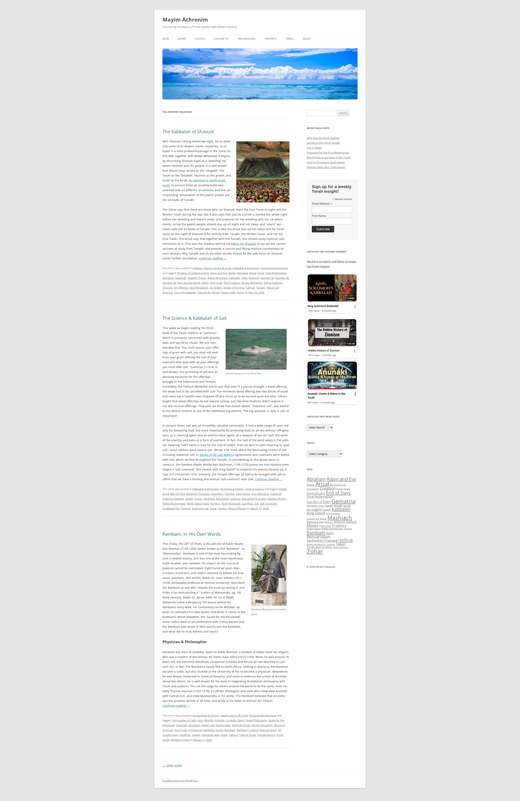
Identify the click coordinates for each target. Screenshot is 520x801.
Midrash (328, 522)
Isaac (321, 505)
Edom (340, 488)
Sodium (186, 508)
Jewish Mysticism (217, 278)
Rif (279, 730)
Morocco (279, 725)
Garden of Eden (319, 502)
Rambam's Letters (248, 730)
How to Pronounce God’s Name (326, 162)
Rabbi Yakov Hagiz (198, 503)
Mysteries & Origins (232, 489)
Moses (312, 525)
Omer (205, 283)
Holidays (197, 268)
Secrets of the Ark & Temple (323, 143)
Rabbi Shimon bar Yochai (337, 528)
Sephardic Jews (211, 735)
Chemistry (217, 494)
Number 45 (282, 278)
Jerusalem (194, 725)
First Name (319, 215)
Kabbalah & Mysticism (246, 268)
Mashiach (339, 517)
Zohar (240, 292)
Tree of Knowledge (185, 292)
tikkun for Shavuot (243, 244)
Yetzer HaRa (228, 292)
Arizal (165, 494)
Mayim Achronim (185, 19)
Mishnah (254, 278)
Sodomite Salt (200, 508)
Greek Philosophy (256, 720)
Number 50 (169, 283)
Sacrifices (247, 503)
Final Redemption (276, 273)
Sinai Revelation (198, 287)
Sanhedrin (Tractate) (323, 540)
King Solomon (333, 513)
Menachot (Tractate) (254, 499)
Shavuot (167, 287)
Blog (165, 38)
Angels (283, 489)
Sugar (213, 508)
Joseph (327, 510)
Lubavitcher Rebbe (317, 518)
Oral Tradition (232, 283)
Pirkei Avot (325, 525)
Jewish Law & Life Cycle (217, 268)
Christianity (313, 488)
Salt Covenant (268, 503)
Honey (198, 499)
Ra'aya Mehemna (252, 283)
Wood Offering (237, 508)
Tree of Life (204, 292)
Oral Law (167, 730)
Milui (244, 278)
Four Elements (260, 494)
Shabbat (330, 544)
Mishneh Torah (241, 725)
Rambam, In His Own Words (191, 534)
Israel (290, 38)
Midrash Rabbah (345, 522)
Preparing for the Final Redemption (328, 152)
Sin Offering (181, 287)
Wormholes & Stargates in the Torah (328, 157)
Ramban (215, 503)
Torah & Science (254, 489)
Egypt (261, 273)
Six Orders (216, 287)
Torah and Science (319, 547)
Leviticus (235, 499)
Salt (256, 503)
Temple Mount (266, 735)
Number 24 (267, 278)
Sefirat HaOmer (273, 283)
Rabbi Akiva (314, 528)
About (307, 38)
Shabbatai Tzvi (171, 508)
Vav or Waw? (314, 148)
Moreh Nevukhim (262, 725)
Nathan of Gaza (277, 499)
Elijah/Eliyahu (316, 493)
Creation (328, 488)
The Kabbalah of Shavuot (188, 131)
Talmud (250, 287)
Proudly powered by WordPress (180, 780)
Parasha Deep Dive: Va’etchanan (326, 167)
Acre (200, 720)
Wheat (216, 292)
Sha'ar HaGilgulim (316, 544)
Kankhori (209, 499)
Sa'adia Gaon (170, 735)
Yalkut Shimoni (341, 547)
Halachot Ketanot (173, 499)
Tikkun (341, 544)
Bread (252, 273)
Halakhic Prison (196, 278)
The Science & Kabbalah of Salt (194, 318)
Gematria (168, 278)
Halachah (180, 278)
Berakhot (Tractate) (198, 494)
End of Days (338, 493)
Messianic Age (315, 522)
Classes (200, 38)
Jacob (347, 505)
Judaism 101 (221, 38)
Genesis (312, 505)
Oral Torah (216, 283)
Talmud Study (247, 735)
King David (222, 499)
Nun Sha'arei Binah (188, 283)
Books (182, 38)
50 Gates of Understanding (193, 273)
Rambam (229, 730)
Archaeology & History (205, 715)
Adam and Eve (218, 273)
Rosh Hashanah (231, 503)
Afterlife (208, 720)
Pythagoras (195, 730)
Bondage (242, 273)
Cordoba (231, 720)
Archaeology (247, 38)
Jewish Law (208, 725)
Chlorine (229, 494)
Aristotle (219, 720)
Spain (224, 735)
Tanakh (260, 287)
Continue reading (212, 258)
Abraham (316, 479)
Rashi (330, 533)
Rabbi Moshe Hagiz (174, 503)
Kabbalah (234, 278)
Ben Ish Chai (177, 494)
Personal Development (274, 268)
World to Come (180, 740)
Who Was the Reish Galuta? (323, 138)
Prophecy (271, 38)
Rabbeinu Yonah (213, 730)
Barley (232, 273)
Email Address (322, 204)
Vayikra (222, 508)
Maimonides (223, 725)
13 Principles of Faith (183, 720)
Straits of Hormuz (234, 287)
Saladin (196, 735)
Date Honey (243, 494)
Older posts (172, 765)
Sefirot (346, 540)
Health (189, 499)
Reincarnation (268, 730)
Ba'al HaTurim (338, 484)
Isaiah (329, 505)
